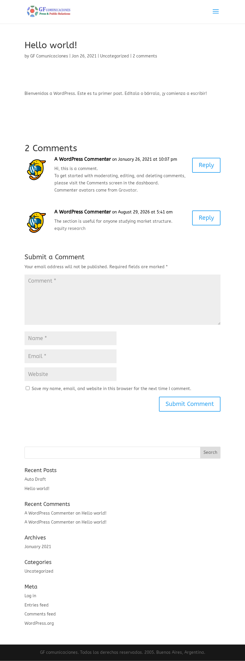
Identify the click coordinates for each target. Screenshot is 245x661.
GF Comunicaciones (49, 56)
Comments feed (40, 614)
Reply (206, 165)
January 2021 (37, 546)
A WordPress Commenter (82, 159)
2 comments (145, 56)
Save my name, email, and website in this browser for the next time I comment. (111, 388)
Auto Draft (35, 479)
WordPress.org (39, 623)
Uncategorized (114, 56)
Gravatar (128, 190)
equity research (69, 228)
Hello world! (36, 488)
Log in (30, 595)
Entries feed (36, 605)
